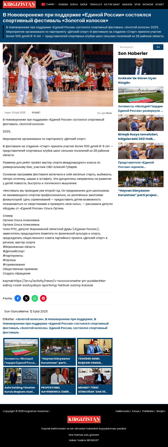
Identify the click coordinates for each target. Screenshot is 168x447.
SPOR (137, 4)
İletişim (161, 411)
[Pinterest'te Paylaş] (43, 298)
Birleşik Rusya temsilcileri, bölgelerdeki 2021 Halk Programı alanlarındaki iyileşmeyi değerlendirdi (138, 136)
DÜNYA (74, 4)
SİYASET (159, 4)
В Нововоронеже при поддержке (69, 319)
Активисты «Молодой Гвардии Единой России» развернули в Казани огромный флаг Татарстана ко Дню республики (141, 108)
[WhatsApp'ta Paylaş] (35, 298)
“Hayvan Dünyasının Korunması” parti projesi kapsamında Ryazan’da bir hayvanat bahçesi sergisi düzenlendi (139, 192)
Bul (158, 47)
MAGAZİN (127, 4)
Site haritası (76, 434)
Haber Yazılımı (77, 440)
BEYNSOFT (93, 440)
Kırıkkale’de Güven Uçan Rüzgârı (137, 80)
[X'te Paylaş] (26, 298)
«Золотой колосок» (30, 319)
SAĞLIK (83, 4)
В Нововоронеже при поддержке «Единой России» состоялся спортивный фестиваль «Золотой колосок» (56, 323)
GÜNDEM (63, 4)
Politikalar (148, 411)
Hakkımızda (122, 411)
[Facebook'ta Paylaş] (17, 298)
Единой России (60, 328)
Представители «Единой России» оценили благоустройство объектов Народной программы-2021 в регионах (139, 164)
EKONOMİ (148, 4)
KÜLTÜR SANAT (112, 4)
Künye (135, 411)
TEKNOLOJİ (96, 4)
